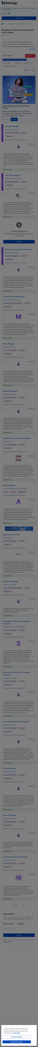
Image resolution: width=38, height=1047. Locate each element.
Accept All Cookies (17, 1042)
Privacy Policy (16, 1033)
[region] (19, 1035)
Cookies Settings (16, 1037)
